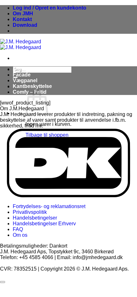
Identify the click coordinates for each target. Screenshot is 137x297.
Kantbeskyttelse (32, 86)
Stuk (18, 69)
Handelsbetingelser (35, 218)
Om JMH (23, 13)
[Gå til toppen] (2, 282)
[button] (49, 8)
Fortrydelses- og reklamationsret (49, 206)
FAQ (18, 229)
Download (25, 25)
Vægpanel (25, 80)
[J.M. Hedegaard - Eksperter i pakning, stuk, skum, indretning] (20, 44)
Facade (22, 74)
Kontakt (22, 19)
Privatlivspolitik (30, 212)
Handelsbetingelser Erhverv (44, 223)
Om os (20, 235)
